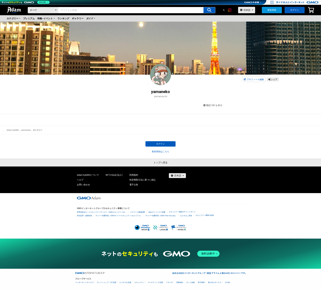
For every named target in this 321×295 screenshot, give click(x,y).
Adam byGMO (13, 130)
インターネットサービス (84, 282)
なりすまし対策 (186, 216)
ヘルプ (80, 180)
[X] (223, 10)
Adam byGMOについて (88, 175)
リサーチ (169, 282)
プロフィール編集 (255, 79)
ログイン (294, 10)
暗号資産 (201, 282)
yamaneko (26, 130)
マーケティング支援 (155, 282)
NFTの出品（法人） (114, 175)
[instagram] (229, 10)
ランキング (63, 18)
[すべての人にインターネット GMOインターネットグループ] (297, 2)
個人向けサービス (214, 282)
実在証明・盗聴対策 (84, 216)
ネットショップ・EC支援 (106, 282)
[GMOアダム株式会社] (89, 197)
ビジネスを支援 (125, 282)
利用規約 (133, 175)
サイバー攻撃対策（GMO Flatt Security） (161, 216)
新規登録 (272, 10)
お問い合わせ (83, 184)
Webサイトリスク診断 (156, 212)
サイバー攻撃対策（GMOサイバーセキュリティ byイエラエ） (118, 216)
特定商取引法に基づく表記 (142, 180)
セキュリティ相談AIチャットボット (182, 212)
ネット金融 (190, 282)
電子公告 (133, 184)
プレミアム (29, 18)
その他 (227, 282)
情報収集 (179, 282)
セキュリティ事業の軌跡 (204, 215)
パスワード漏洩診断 (137, 212)
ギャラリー (78, 18)
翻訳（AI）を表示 (214, 105)
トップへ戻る (160, 162)
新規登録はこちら (160, 151)
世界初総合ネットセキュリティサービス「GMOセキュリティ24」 (101, 212)
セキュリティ (139, 282)
